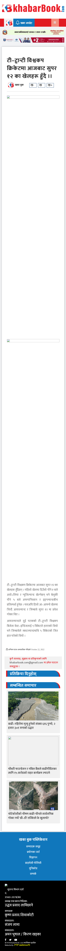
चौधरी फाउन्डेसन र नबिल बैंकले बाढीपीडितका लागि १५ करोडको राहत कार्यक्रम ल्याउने (32, 771)
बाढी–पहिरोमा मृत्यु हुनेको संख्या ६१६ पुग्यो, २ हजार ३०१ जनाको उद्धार (31, 726)
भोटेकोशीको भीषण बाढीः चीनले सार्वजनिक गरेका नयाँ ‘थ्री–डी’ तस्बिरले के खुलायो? (31, 816)
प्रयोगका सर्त (33, 852)
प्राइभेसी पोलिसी (33, 863)
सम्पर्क (33, 874)
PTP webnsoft (22, 945)
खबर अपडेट (26, 23)
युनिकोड (33, 868)
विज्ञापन (33, 857)
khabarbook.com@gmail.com (27, 662)
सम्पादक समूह (33, 846)
